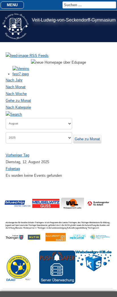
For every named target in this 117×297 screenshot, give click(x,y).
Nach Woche (16, 94)
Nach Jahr (14, 80)
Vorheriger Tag (17, 155)
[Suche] (14, 114)
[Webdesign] (93, 270)
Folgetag (13, 169)
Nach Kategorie (18, 107)
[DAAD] (21, 285)
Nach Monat (16, 87)
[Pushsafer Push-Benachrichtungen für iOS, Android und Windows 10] (57, 282)
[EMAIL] (109, 74)
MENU (12, 5)
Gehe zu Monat (18, 100)
